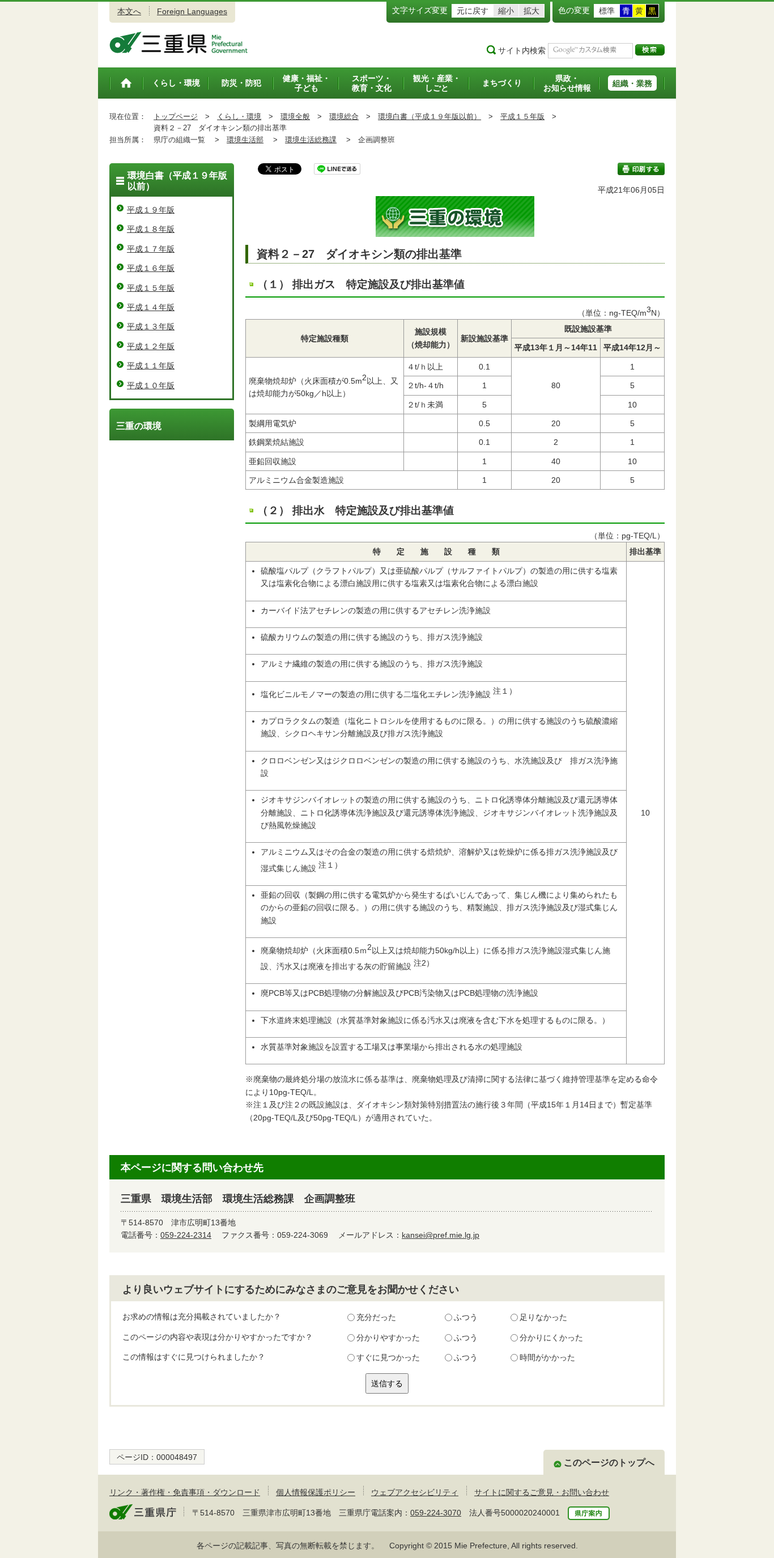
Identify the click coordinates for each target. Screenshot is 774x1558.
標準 (607, 10)
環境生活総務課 (311, 139)
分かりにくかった (551, 1337)
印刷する (641, 169)
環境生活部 (245, 139)
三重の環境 (138, 426)
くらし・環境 (239, 116)
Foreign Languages (192, 11)
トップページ (176, 116)
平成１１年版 (151, 365)
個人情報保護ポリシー (315, 1492)
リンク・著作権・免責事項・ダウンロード (184, 1492)
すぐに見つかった (388, 1357)
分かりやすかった (388, 1337)
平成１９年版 (151, 209)
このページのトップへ (609, 1462)
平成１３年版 (151, 326)
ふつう (466, 1317)
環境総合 (344, 116)
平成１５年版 (522, 116)
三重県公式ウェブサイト (178, 42)
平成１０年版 (151, 385)
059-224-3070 (435, 1512)
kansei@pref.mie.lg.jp (440, 1234)
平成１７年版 (151, 248)
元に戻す (472, 10)
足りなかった (543, 1317)
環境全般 (295, 116)
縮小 (506, 10)
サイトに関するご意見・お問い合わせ (541, 1492)
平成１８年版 (151, 229)
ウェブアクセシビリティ (414, 1492)
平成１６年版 (151, 268)
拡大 (531, 10)
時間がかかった (547, 1357)
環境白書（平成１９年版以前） (429, 116)
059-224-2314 (185, 1234)
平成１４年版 (151, 307)
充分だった (376, 1317)
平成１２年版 (151, 346)
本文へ (129, 11)
